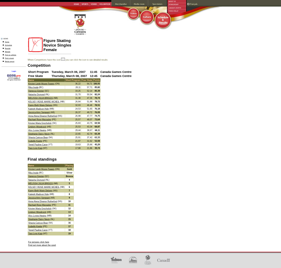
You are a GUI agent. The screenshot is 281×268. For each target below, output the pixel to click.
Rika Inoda (33, 87)
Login (14, 71)
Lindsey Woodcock (37, 126)
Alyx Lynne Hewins (37, 130)
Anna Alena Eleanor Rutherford (42, 116)
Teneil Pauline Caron (38, 144)
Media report (9, 61)
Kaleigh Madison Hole (38, 109)
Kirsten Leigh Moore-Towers (41, 83)
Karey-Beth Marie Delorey (40, 105)
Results (7, 48)
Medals (7, 52)
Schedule (8, 45)
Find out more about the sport (42, 245)
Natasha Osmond (36, 94)
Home (7, 42)
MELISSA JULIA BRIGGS (40, 98)
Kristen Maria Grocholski (40, 123)
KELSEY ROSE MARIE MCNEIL (44, 101)
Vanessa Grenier (36, 91)
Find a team (9, 58)
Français (194, 3)
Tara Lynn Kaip (35, 148)
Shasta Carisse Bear (38, 137)
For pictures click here (38, 242)
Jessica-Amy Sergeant (39, 112)
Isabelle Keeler (35, 141)
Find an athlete (10, 55)
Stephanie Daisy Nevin (39, 134)
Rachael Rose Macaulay (39, 119)
